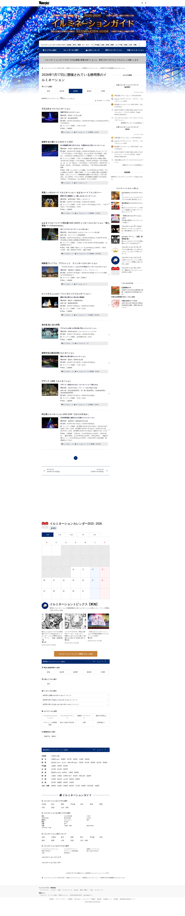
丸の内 (64, 762)
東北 (74, 45)
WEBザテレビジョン (63, 895)
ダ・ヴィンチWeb (52, 895)
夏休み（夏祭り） (84, 890)
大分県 (77, 786)
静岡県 (75, 672)
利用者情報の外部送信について (127, 899)
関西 (112, 45)
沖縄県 (97, 786)
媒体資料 (99, 899)
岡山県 (59, 779)
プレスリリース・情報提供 (88, 899)
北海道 (69, 45)
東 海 (44, 772)
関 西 (44, 776)
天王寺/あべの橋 (46, 827)
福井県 (65, 769)
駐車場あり (101, 722)
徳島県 (65, 782)
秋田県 (75, 759)
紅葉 (91, 890)
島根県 (77, 779)
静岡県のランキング (57, 695)
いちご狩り (53, 890)
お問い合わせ (77, 899)
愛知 (43, 822)
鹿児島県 (90, 786)
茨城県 (105, 762)
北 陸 (44, 769)
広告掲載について (107, 899)
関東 (79, 45)
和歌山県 (82, 776)
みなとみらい (68, 820)
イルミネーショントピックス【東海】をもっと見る (75, 654)
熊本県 (71, 786)
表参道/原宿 (45, 818)
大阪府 (53, 776)
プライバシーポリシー (61, 899)
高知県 (71, 782)
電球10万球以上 (101, 716)
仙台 (58, 759)
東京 (83, 45)
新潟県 (65, 766)
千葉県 (81, 762)
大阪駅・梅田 (68, 826)
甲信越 (97, 45)
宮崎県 (83, 786)
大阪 (116, 45)
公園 (84, 722)
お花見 (59, 890)
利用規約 (51, 899)
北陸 (102, 45)
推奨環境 (70, 899)
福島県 (87, 759)
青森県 (63, 759)
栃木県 (99, 762)
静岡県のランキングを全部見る (131, 123)
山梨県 (53, 766)
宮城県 (53, 759)
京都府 (59, 776)
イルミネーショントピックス (51, 857)
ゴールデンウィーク (67, 890)
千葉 (92, 45)
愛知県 (89, 91)
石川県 (53, 769)
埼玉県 (87, 762)
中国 (120, 45)
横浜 (75, 762)
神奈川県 (70, 762)
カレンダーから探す (71, 50)
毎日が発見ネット (88, 895)
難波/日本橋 (90, 826)
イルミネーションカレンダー (51, 862)
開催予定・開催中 (50, 736)
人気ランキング (94, 50)
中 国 (44, 779)
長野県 (59, 766)
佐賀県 (59, 786)
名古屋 (58, 772)
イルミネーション (98, 890)
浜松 (48, 684)
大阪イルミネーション (135, 50)
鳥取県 (71, 779)
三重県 (103, 91)
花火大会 (76, 890)
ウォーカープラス (44, 890)
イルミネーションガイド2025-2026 (53, 45)
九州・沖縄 (132, 45)
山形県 (81, 759)
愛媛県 (59, 782)
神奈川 (88, 45)
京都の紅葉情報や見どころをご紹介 (123, 297)
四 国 (44, 782)
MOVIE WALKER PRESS (76, 895)
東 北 (44, 759)
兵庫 (43, 824)
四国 (125, 45)
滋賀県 (89, 776)
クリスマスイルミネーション (50, 717)
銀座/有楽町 (67, 818)
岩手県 (69, 759)
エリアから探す (51, 50)
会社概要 (116, 899)
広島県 (53, 779)
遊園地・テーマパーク (84, 717)
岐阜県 (62, 91)
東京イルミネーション (113, 50)
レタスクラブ (43, 895)
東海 (107, 45)
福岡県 (53, 786)
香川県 (53, 782)
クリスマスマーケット (67, 717)
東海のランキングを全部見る (132, 165)
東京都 (53, 762)
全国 (43, 837)
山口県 (65, 779)
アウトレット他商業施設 (50, 723)
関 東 (44, 762)
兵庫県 (65, 776)
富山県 (59, 769)
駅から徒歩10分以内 (67, 722)
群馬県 (93, 762)
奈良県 (75, 776)
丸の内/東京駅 (68, 816)
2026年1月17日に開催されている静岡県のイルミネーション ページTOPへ (88, 873)
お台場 (88, 818)
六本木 (58, 762)
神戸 (70, 776)
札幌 (58, 756)
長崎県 (65, 786)
